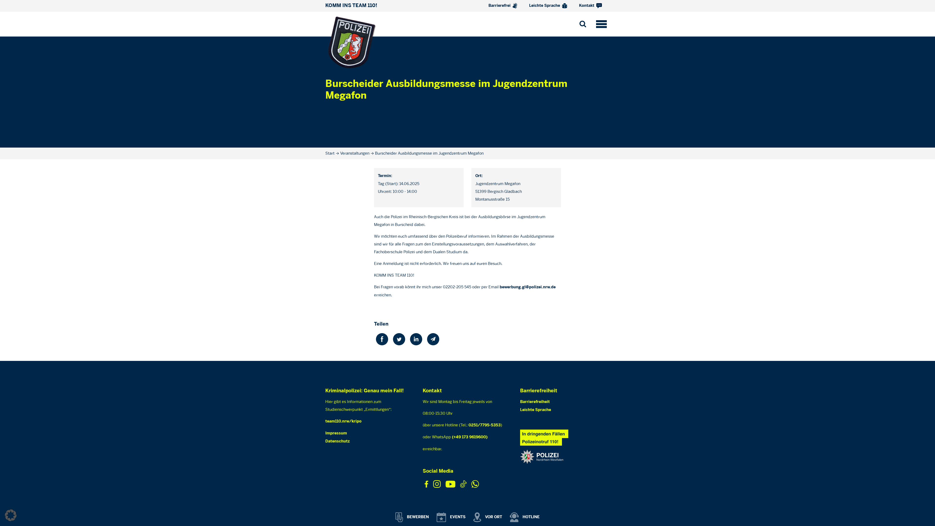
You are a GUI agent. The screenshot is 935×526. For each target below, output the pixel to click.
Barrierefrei (500, 6)
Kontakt (587, 6)
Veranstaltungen (354, 153)
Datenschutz (337, 441)
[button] (10, 515)
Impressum (336, 433)
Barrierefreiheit (535, 402)
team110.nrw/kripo (343, 421)
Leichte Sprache (545, 6)
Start (330, 153)
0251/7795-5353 (484, 425)
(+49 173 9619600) (469, 437)
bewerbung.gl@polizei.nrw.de (528, 287)
